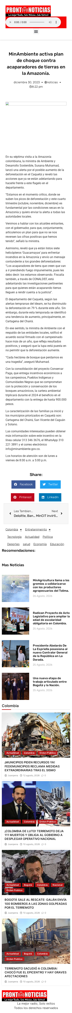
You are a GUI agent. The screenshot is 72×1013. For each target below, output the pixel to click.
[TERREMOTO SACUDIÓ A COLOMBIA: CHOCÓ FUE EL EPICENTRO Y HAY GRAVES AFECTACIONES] (36, 941)
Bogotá (28, 885)
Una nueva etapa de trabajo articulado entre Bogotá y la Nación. (50, 681)
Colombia (12, 529)
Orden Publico (48, 752)
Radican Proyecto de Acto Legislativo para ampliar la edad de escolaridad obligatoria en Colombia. (51, 618)
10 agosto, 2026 (31, 844)
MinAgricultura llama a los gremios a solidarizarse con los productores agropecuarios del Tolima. (51, 585)
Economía (40, 544)
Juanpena (13, 775)
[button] (36, 31)
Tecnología (14, 537)
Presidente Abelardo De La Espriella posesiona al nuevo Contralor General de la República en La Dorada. (50, 652)
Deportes (13, 544)
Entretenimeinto (36, 529)
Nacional (57, 885)
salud (26, 544)
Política (48, 537)
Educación (57, 544)
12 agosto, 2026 (31, 775)
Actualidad (32, 537)
